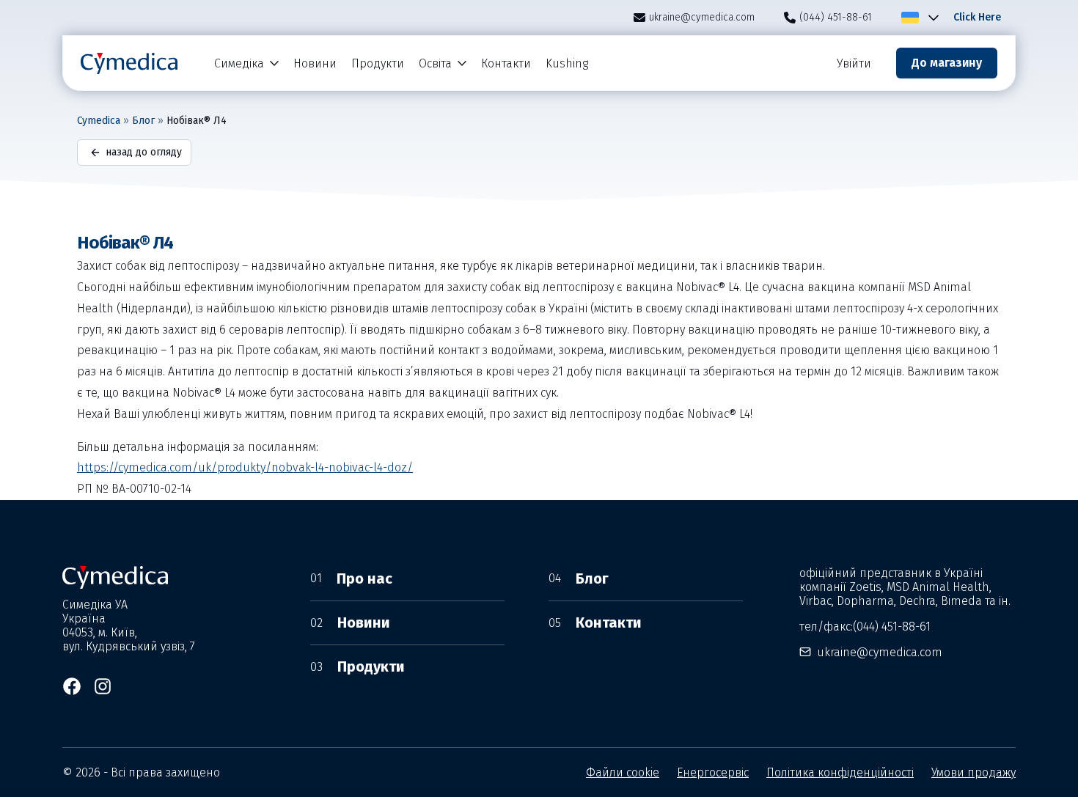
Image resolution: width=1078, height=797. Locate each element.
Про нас (351, 578)
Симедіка (239, 63)
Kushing (567, 63)
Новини (315, 63)
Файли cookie (622, 772)
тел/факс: (865, 626)
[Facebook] (71, 686)
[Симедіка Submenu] (275, 63)
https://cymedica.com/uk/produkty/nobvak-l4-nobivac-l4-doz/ (245, 467)
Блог (143, 120)
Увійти (854, 63)
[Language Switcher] (931, 17)
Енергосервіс (713, 772)
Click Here (977, 17)
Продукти (377, 63)
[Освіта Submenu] (463, 63)
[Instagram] (102, 686)
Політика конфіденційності (840, 772)
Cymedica (98, 120)
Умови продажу (973, 772)
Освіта (435, 63)
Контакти (506, 63)
